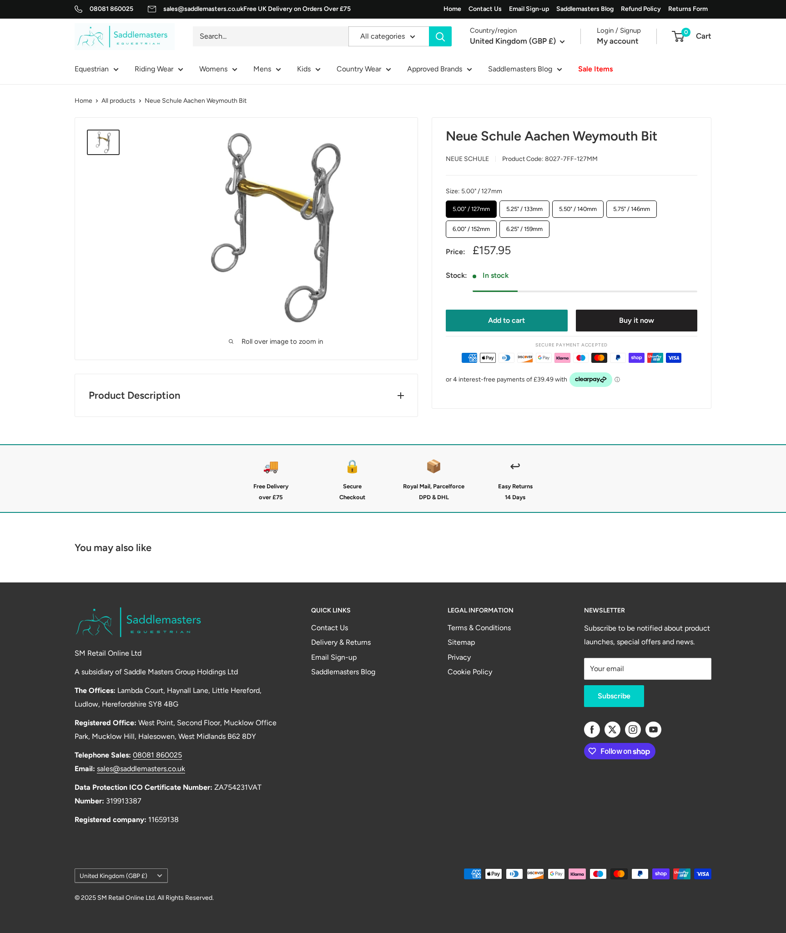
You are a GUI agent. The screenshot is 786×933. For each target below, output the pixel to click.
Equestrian (92, 69)
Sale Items (595, 69)
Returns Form (688, 9)
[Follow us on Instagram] (633, 729)
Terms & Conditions (479, 627)
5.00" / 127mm (471, 206)
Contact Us (485, 9)
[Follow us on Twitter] (612, 729)
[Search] (440, 36)
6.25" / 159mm (524, 226)
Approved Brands (434, 69)
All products (118, 101)
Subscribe (614, 696)
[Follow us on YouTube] (653, 729)
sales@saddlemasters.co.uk (203, 9)
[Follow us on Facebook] (592, 729)
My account (618, 41)
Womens (213, 69)
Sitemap (461, 642)
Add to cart (506, 320)
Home (452, 9)
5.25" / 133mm (524, 206)
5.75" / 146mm (631, 206)
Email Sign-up (529, 9)
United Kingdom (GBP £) (113, 875)
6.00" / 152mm (471, 226)
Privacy (459, 657)
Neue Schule (467, 158)
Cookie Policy (470, 671)
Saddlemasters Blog (585, 9)
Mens (262, 69)
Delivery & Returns (341, 642)
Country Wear (359, 69)
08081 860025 (111, 9)
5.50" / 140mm (578, 206)
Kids (304, 69)
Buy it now (636, 320)
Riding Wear (154, 69)
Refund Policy (641, 9)
